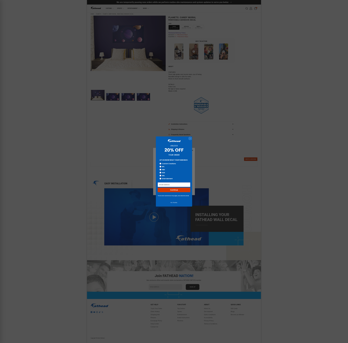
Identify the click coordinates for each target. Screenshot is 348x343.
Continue (174, 190)
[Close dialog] (190, 138)
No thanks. (174, 202)
